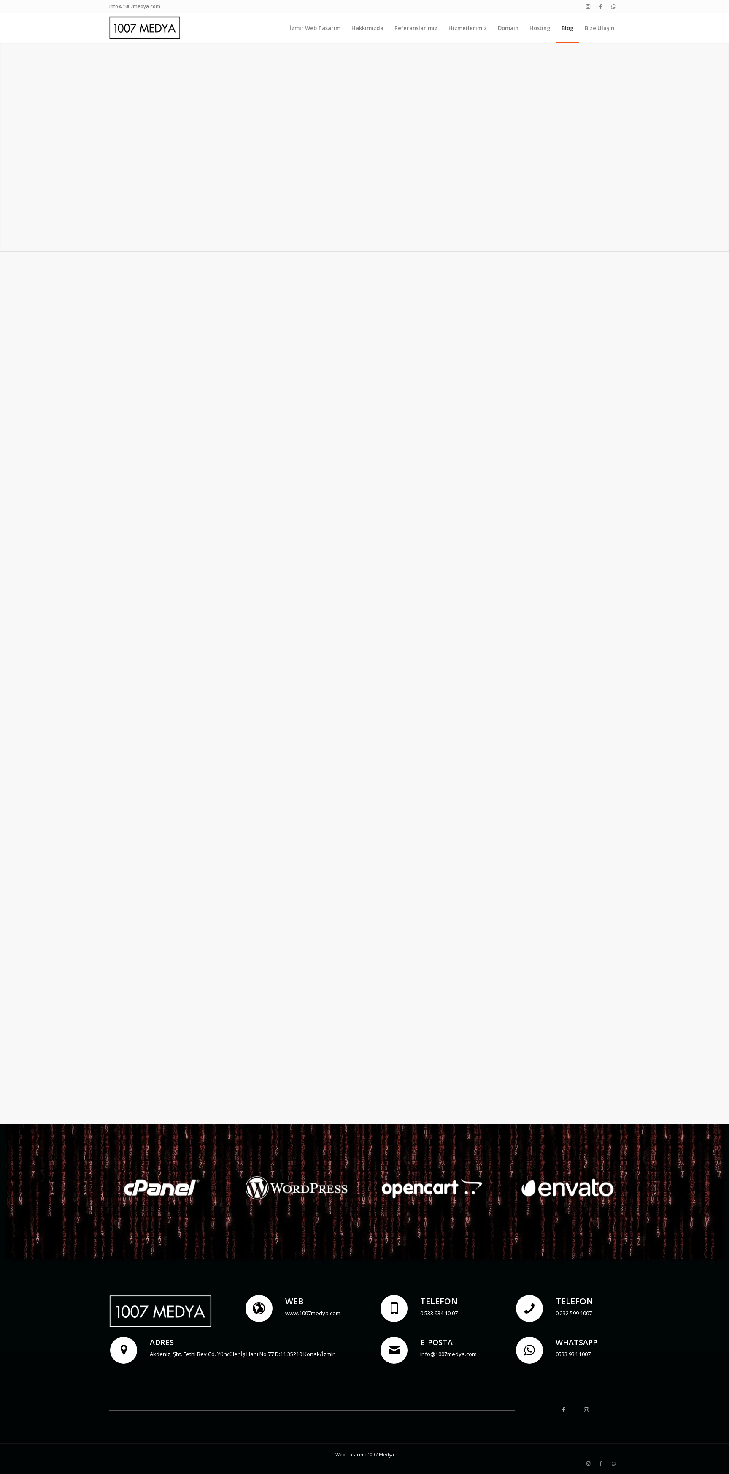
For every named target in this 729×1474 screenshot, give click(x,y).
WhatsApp (576, 1342)
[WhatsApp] (529, 1350)
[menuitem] (315, 28)
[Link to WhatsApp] (613, 6)
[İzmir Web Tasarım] (145, 28)
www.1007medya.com (312, 1313)
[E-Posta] (394, 1350)
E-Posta (436, 1342)
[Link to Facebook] (600, 6)
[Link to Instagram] (588, 6)
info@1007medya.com (134, 6)
